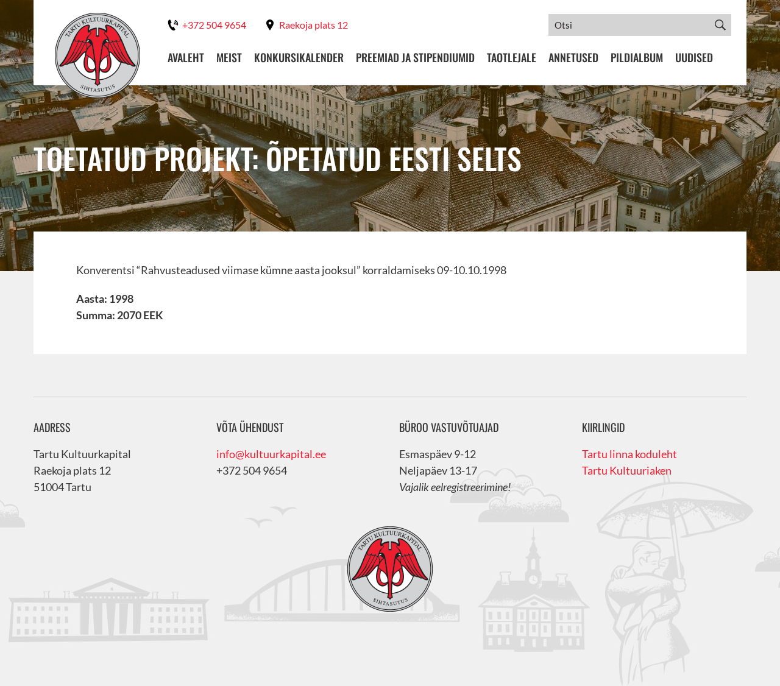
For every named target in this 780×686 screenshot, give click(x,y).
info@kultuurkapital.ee (271, 454)
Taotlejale (511, 57)
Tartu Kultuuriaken (627, 470)
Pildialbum (637, 57)
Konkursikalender (299, 57)
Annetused (573, 57)
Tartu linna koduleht (629, 454)
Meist (229, 57)
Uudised (694, 57)
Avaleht (186, 57)
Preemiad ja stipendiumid (415, 57)
